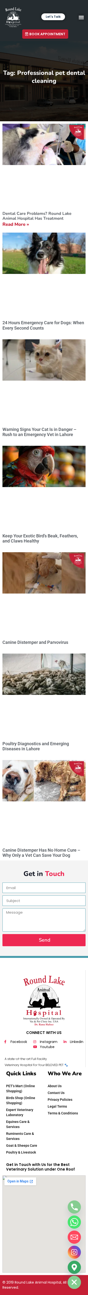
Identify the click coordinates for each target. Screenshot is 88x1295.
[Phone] (74, 1207)
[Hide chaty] (74, 1282)
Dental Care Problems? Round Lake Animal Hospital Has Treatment (36, 216)
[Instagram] (74, 1252)
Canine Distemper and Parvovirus (35, 642)
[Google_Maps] (74, 1267)
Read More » (15, 224)
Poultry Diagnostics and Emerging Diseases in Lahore (35, 746)
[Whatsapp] (74, 1222)
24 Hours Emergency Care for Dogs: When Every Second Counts (43, 325)
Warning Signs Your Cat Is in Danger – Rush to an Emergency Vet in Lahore (39, 432)
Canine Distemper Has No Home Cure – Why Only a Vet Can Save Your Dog (41, 853)
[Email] (74, 1237)
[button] (81, 17)
